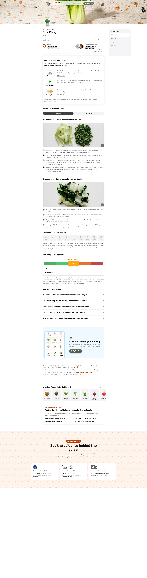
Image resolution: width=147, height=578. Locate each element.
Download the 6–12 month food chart (85, 419)
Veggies (49, 29)
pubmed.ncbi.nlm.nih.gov (84, 372)
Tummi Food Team (52, 46)
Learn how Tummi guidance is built (84, 421)
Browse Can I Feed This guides (53, 421)
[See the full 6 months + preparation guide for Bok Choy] (73, 135)
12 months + (89, 113)
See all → (101, 387)
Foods (44, 29)
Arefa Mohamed (89, 48)
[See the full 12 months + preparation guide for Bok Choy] (73, 194)
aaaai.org (78, 375)
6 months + (58, 113)
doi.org (76, 367)
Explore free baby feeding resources (55, 419)
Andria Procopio (89, 46)
